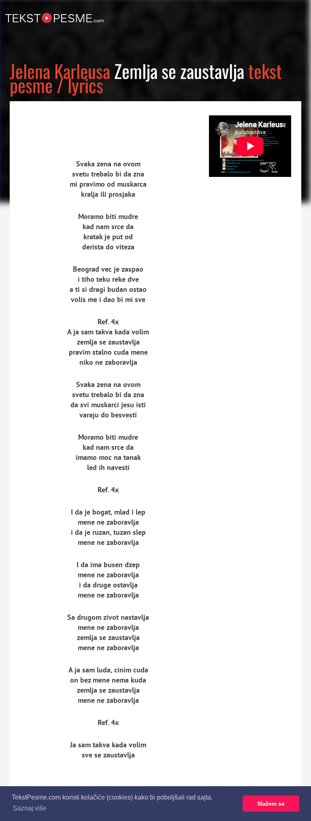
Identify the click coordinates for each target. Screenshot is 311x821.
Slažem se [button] (271, 803)
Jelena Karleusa (60, 70)
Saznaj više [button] (30, 808)
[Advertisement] (84, 123)
